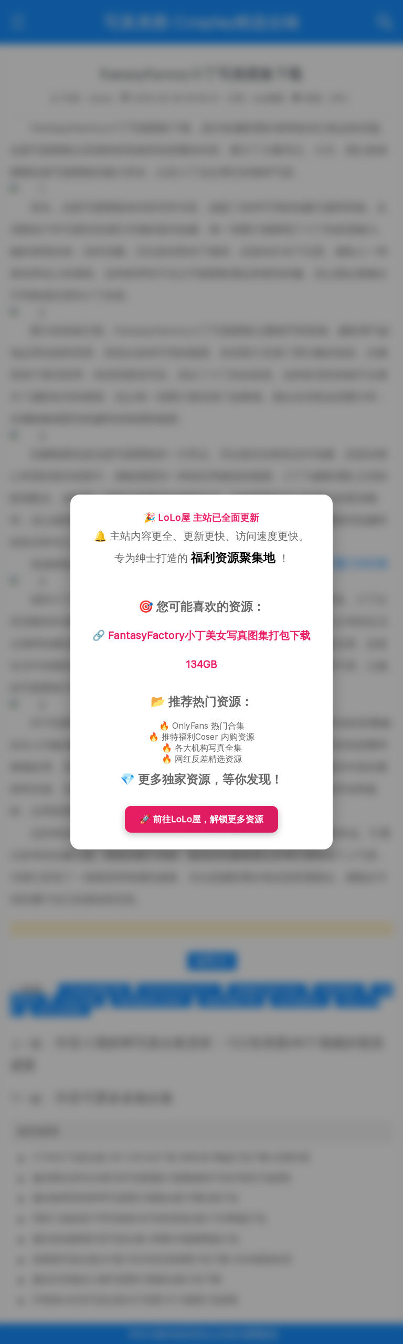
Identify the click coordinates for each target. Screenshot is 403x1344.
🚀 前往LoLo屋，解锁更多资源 (201, 819)
